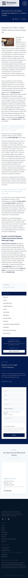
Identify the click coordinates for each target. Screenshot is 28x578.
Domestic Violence (7, 318)
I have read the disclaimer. (10, 426)
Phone (11, 414)
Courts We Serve (6, 333)
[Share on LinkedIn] (16, 19)
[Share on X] (19, 19)
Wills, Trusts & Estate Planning (9, 330)
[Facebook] (3, 519)
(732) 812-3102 (16, 119)
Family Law (5, 297)
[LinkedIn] (9, 519)
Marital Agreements (7, 303)
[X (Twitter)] (6, 519)
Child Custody (6, 312)
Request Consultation (14, 351)
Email (6, 414)
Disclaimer (4, 541)
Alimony (5, 309)
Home (3, 525)
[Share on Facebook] (13, 19)
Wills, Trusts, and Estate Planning (8, 539)
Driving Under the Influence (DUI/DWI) (11, 324)
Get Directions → (8, 490)
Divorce (5, 300)
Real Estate (5, 321)
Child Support (6, 315)
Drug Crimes (6, 327)
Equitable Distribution (8, 306)
